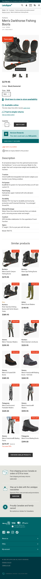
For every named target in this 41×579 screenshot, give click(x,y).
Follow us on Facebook (3, 532)
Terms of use (6, 565)
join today (17, 141)
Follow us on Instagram (12, 532)
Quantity (5, 121)
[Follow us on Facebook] (3, 532)
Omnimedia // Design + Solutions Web (16, 573)
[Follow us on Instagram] (12, 532)
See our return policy (8, 115)
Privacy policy (6, 562)
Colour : (11, 86)
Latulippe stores (7, 5)
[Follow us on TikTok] (17, 532)
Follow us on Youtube (8, 532)
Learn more (26, 108)
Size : (6, 91)
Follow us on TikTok (17, 532)
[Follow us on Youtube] (8, 532)
